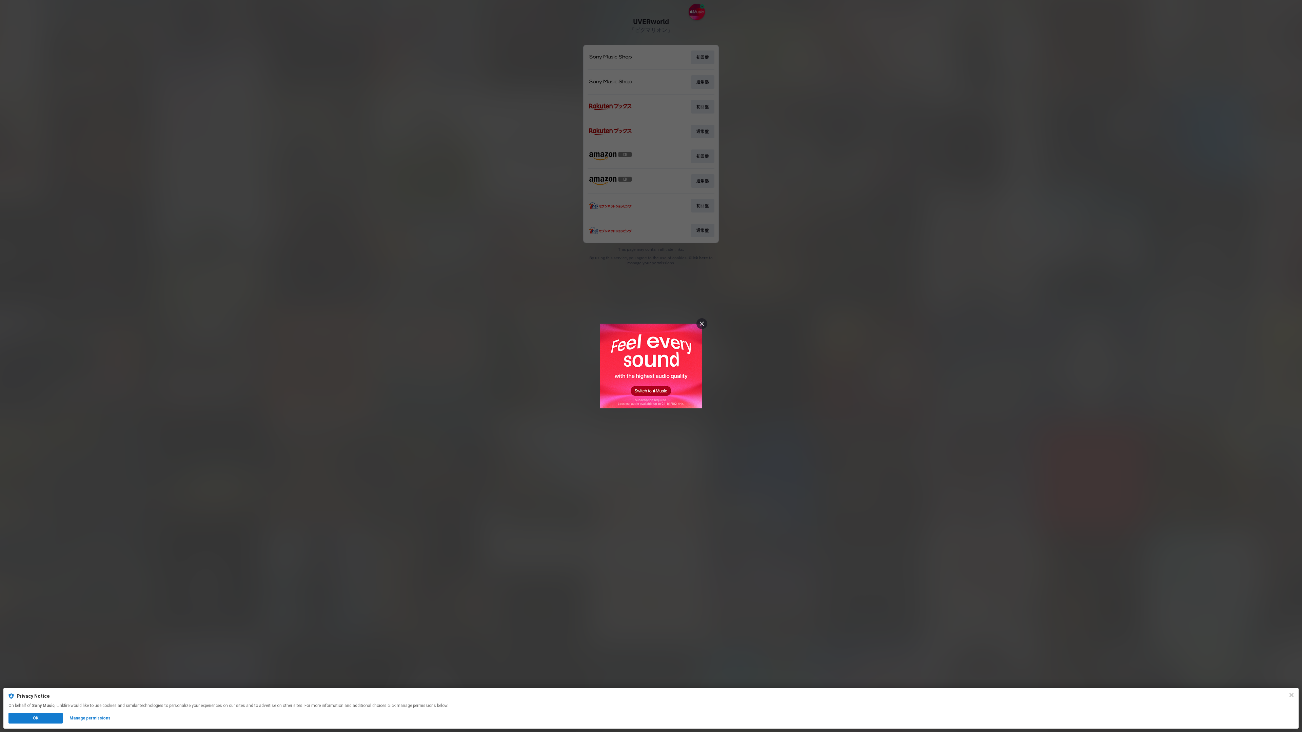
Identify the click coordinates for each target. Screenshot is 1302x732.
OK (35, 718)
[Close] (1291, 695)
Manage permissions (90, 718)
